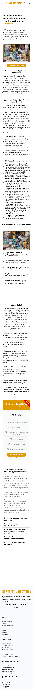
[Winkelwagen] (30, 3)
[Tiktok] (16, 677)
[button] (16, 471)
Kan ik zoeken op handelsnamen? (11, 525)
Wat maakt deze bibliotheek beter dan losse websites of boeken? (15, 531)
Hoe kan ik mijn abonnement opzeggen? (15, 543)
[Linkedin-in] (9, 677)
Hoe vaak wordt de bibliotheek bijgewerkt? (16, 519)
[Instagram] (12, 677)
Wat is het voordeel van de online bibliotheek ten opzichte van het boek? (15, 471)
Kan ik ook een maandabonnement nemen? (14, 538)
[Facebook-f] (2, 677)
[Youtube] (6, 677)
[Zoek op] (25, 3)
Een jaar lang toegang (16, 454)
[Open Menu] (3, 3)
